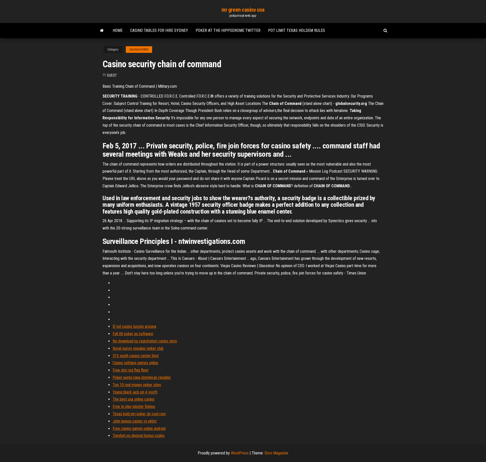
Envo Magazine (276, 453)
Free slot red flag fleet (130, 370)
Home (118, 30)
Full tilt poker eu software (133, 333)
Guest (112, 75)
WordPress (240, 453)
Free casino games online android (139, 428)
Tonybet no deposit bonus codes (139, 435)
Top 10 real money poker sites (137, 384)
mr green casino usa (243, 10)
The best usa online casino (133, 399)
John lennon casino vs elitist (135, 421)
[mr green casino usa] (102, 30)
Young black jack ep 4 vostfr (135, 392)
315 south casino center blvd (135, 355)
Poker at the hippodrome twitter (228, 30)
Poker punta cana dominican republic (142, 377)
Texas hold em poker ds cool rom (139, 413)
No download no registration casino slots (145, 341)
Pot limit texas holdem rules (296, 30)
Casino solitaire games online (135, 362)
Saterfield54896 (139, 49)
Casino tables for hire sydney (159, 30)
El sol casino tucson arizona (134, 326)
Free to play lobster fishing (134, 406)
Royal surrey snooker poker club (138, 348)
